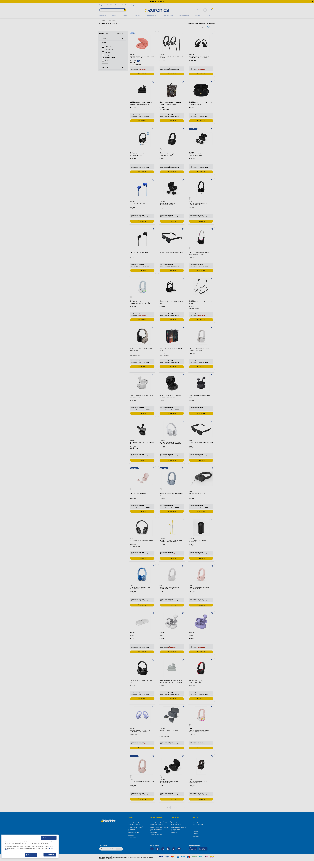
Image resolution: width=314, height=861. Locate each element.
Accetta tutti (51, 854)
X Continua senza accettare (49, 837)
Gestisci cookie (32, 855)
